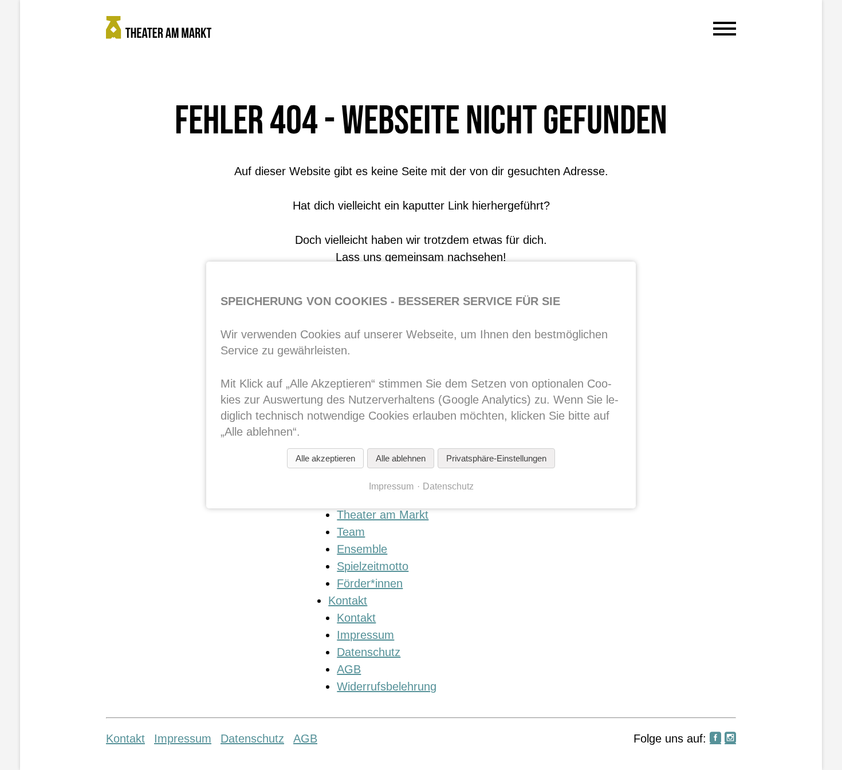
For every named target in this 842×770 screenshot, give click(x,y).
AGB (349, 669)
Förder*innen (370, 583)
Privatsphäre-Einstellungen (496, 458)
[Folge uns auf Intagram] (730, 738)
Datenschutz (368, 652)
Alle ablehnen (401, 458)
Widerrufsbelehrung (386, 686)
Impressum (365, 635)
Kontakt (347, 600)
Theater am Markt (382, 514)
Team (351, 532)
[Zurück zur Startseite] (341, 30)
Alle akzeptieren (325, 458)
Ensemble (362, 549)
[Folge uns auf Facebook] (715, 738)
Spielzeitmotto (372, 566)
